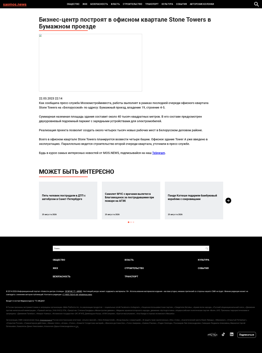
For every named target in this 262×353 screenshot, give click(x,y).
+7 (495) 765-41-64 (70, 294)
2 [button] (131, 222)
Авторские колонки (202, 4)
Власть (115, 4)
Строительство (132, 4)
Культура (167, 4)
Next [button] (228, 200)
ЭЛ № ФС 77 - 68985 (73, 291)
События (181, 4)
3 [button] (133, 222)
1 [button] (128, 222)
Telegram (158, 153)
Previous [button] (33, 200)
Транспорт (152, 4)
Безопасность (99, 4)
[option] (68, 200)
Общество (73, 4)
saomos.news (15, 4)
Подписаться (246, 334)
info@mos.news (85, 294)
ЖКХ (84, 4)
